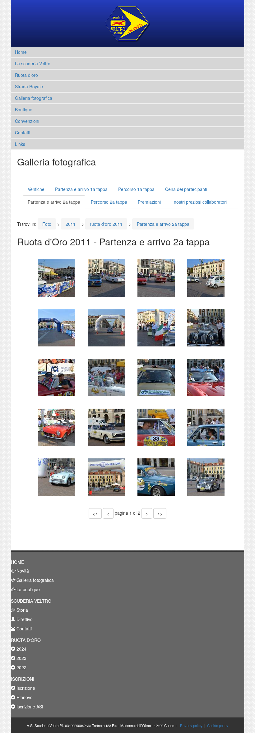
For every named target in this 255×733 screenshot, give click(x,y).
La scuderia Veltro (32, 63)
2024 (20, 649)
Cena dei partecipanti (186, 189)
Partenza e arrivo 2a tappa (54, 202)
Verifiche (36, 189)
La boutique (27, 589)
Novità (22, 571)
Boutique (23, 109)
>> (159, 513)
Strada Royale (29, 86)
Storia (21, 610)
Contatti (22, 132)
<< (95, 513)
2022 (20, 667)
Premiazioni (149, 202)
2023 (20, 658)
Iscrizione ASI (29, 706)
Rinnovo (24, 697)
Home (21, 52)
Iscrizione (25, 688)
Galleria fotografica (33, 98)
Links (20, 144)
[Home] (127, 23)
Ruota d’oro (26, 75)
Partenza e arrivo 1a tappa (81, 189)
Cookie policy (217, 725)
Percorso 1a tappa (136, 189)
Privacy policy (191, 725)
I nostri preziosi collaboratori (199, 202)
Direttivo (24, 619)
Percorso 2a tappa (109, 202)
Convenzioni (27, 121)
